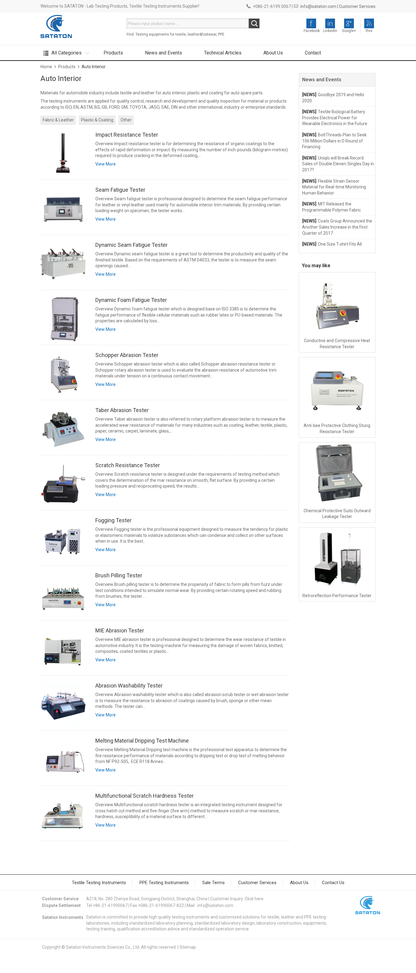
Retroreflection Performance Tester (337, 595)
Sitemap (187, 947)
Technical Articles (222, 53)
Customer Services (357, 6)
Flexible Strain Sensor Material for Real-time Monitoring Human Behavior (334, 187)
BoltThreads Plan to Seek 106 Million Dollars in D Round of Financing (334, 140)
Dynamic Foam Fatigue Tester (131, 300)
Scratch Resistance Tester (127, 465)
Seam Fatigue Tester (120, 190)
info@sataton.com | (319, 6)
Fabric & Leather (58, 119)
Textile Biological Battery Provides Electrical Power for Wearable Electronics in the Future (334, 117)
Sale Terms (213, 882)
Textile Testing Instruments (99, 882)
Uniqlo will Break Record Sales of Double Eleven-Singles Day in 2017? (338, 164)
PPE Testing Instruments (164, 882)
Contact (313, 53)
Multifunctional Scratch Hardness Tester (144, 796)
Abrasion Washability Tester (129, 685)
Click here (254, 898)
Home (46, 66)
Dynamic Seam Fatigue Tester (131, 245)
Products (113, 53)
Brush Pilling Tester (118, 575)
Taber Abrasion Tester (122, 410)
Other (126, 119)
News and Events (163, 53)
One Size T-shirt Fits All (340, 244)
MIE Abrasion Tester (119, 630)
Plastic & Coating (97, 119)
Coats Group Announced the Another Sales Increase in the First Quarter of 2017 (337, 227)
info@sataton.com (215, 905)
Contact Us (333, 882)
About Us (273, 53)
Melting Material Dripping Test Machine (142, 740)
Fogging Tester (113, 520)
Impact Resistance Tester (126, 134)
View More (105, 164)
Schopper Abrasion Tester (126, 355)
